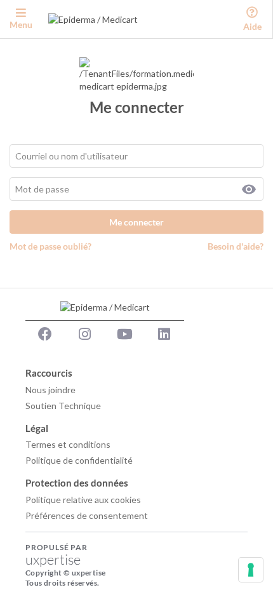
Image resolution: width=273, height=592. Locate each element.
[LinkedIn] (164, 334)
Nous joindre (50, 389)
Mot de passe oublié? (50, 246)
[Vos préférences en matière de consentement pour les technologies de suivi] (251, 570)
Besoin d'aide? (235, 246)
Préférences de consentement (86, 515)
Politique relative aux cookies (83, 499)
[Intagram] (85, 334)
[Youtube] (124, 334)
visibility (248, 189)
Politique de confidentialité (79, 460)
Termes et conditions (67, 444)
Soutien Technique (63, 405)
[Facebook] (45, 334)
